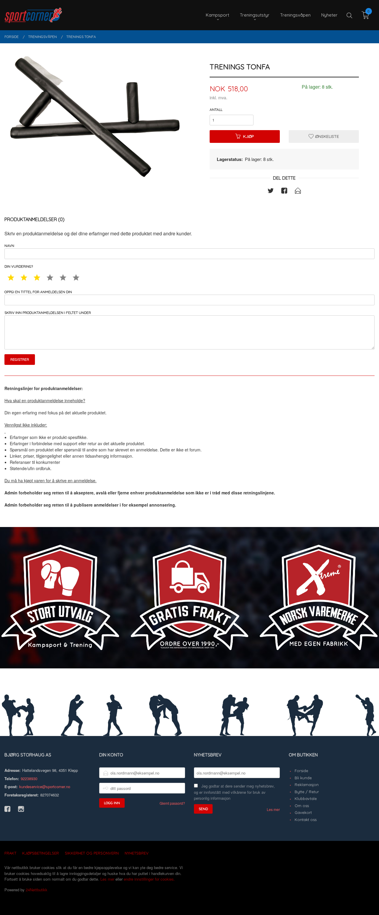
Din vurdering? (18, 266)
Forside (301, 770)
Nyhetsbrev (137, 853)
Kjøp (248, 136)
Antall (216, 109)
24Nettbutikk (36, 889)
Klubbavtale (306, 798)
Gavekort (303, 812)
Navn (9, 245)
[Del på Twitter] (270, 191)
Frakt (10, 853)
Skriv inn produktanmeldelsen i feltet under (47, 312)
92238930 (29, 778)
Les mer (273, 809)
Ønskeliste (326, 136)
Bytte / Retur (307, 791)
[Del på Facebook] (284, 191)
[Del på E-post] (298, 191)
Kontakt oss (306, 819)
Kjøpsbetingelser (40, 853)
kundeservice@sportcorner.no (44, 786)
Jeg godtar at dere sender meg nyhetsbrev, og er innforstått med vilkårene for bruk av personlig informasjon (234, 792)
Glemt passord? (172, 803)
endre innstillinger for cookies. (149, 879)
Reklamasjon (307, 784)
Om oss (302, 805)
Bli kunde (303, 777)
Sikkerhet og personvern (92, 853)
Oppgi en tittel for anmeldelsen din (38, 292)
